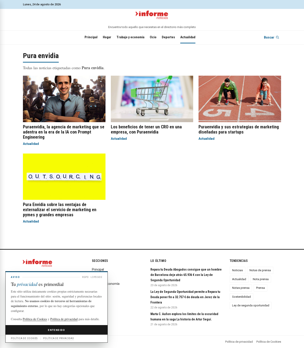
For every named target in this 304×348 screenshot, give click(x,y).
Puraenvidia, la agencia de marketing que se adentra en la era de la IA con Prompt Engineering (63, 132)
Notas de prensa (260, 270)
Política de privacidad (239, 341)
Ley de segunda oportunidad (250, 305)
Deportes (168, 37)
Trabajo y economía (130, 37)
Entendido (56, 330)
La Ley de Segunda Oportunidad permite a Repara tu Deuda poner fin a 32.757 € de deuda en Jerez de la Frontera (185, 297)
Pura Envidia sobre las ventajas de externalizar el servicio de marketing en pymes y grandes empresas (59, 209)
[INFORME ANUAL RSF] (152, 15)
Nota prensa (261, 279)
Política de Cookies (268, 341)
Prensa (260, 287)
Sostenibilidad (241, 296)
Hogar (107, 37)
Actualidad (187, 37)
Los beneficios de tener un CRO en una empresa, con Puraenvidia (146, 129)
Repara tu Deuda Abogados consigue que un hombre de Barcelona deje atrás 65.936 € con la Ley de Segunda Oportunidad (186, 275)
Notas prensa (240, 287)
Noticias (237, 270)
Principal (91, 37)
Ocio (153, 37)
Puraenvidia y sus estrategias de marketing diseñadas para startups (239, 129)
